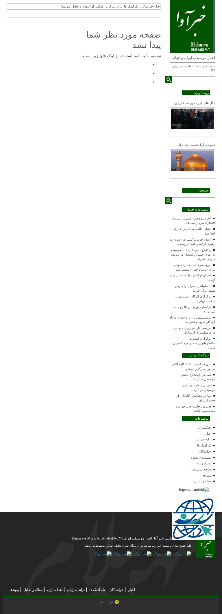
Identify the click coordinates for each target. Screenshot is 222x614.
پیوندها (65, 6)
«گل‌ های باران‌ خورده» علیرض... (193, 103)
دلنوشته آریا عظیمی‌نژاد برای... (195, 144)
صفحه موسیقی (201, 469)
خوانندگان (205, 451)
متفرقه (207, 475)
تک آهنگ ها (204, 445)
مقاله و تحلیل (203, 481)
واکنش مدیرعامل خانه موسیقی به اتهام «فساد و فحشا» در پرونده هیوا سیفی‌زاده (192, 254)
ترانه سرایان (203, 439)
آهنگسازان (205, 427)
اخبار (209, 433)
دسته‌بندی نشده (201, 457)
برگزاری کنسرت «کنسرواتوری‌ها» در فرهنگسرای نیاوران (194, 343)
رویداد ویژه (204, 463)
